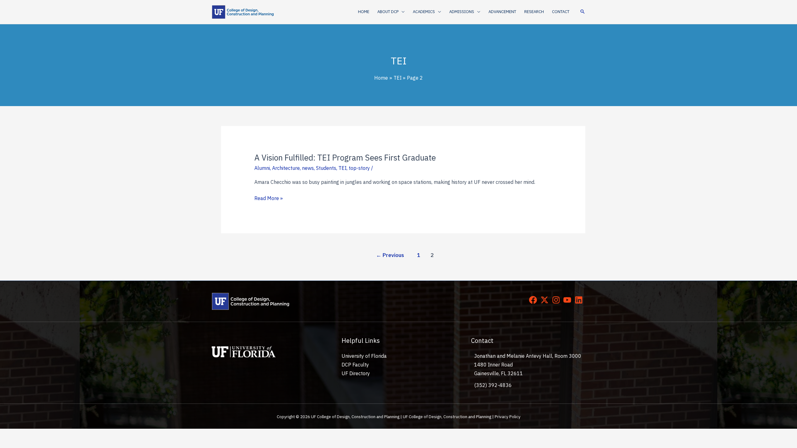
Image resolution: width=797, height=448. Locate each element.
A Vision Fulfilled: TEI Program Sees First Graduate (345, 157)
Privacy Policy (508, 416)
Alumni (262, 168)
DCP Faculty (355, 365)
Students (326, 168)
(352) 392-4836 (493, 385)
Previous (390, 255)
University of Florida (364, 356)
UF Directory (356, 373)
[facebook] (534, 300)
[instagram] (557, 300)
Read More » (268, 199)
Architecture (286, 168)
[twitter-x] (545, 300)
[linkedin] (580, 300)
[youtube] (568, 300)
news (308, 168)
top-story (359, 168)
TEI (342, 168)
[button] (401, 12)
